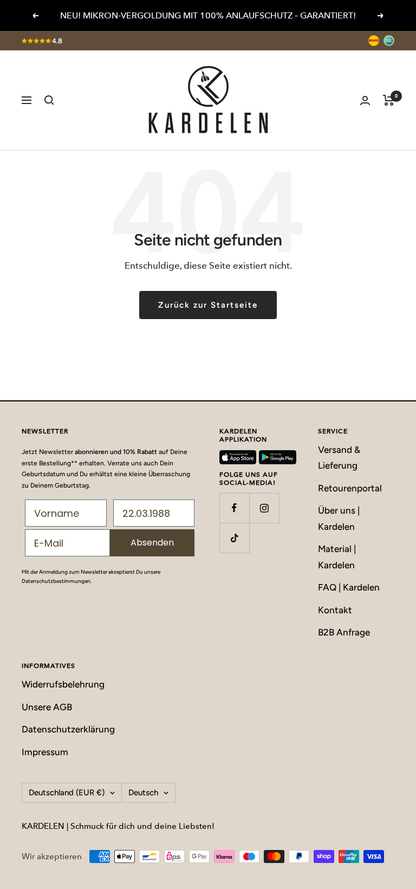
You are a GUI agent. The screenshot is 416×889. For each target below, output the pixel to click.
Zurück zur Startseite (208, 305)
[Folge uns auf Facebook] (234, 508)
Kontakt (335, 610)
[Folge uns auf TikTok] (234, 538)
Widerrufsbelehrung (63, 684)
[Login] (365, 100)
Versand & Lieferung (339, 457)
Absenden (152, 542)
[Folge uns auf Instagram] (264, 508)
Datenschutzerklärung (68, 729)
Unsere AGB (47, 707)
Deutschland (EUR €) (67, 792)
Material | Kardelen (337, 556)
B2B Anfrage (344, 632)
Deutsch (143, 792)
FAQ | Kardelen (349, 587)
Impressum (45, 752)
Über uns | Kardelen (339, 518)
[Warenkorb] (388, 100)
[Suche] (49, 100)
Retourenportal (350, 488)
